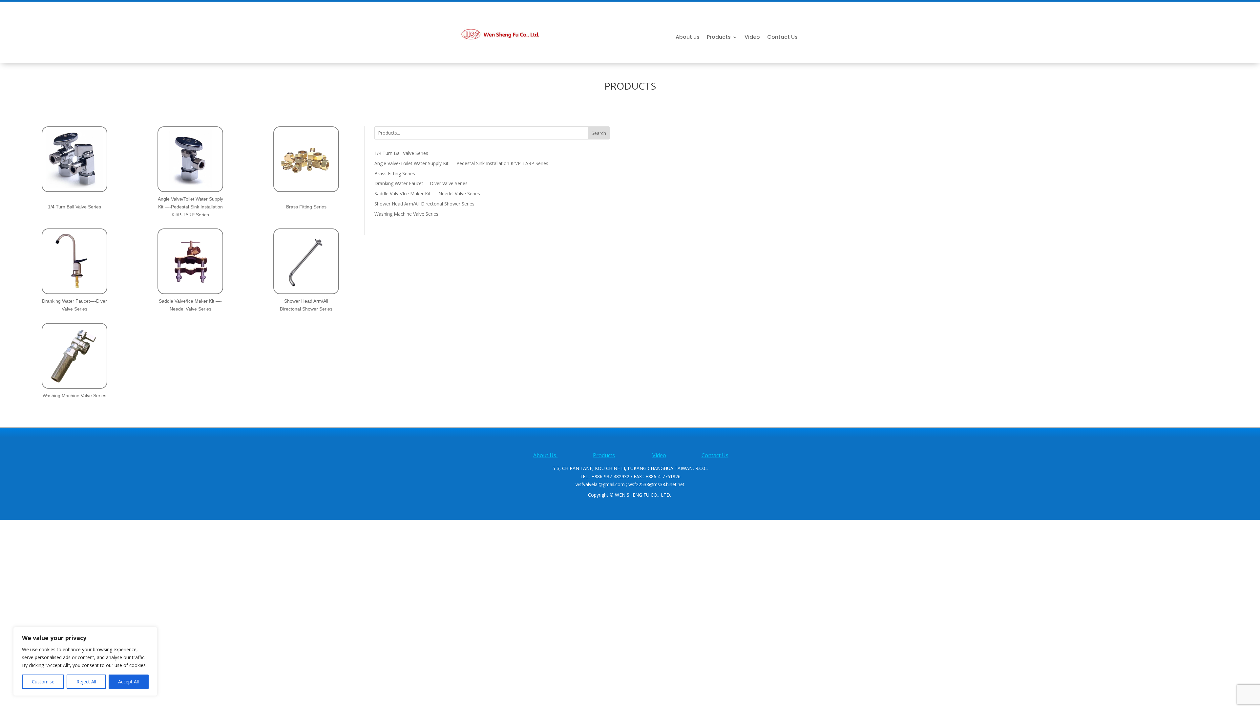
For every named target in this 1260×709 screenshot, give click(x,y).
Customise (43, 681)
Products (719, 38)
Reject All (86, 681)
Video (752, 38)
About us (688, 38)
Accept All (128, 681)
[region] (85, 661)
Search (599, 133)
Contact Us (782, 38)
